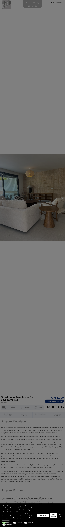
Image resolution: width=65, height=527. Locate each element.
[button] (4, 523)
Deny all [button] (59, 515)
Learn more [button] (5, 520)
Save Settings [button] (53, 515)
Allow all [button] (43, 515)
